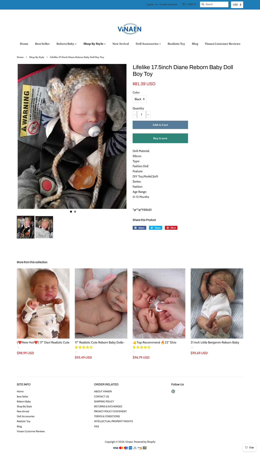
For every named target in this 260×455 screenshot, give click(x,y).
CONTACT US (101, 396)
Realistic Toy (176, 43)
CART (191, 4)
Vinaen (129, 441)
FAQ (96, 426)
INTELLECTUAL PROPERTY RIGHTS (113, 421)
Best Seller (42, 43)
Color (136, 92)
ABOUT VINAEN (103, 391)
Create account (168, 4)
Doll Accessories (147, 43)
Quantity (138, 108)
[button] (84, 347)
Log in (150, 4)
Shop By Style (93, 43)
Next (132, 136)
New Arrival (120, 43)
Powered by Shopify (144, 441)
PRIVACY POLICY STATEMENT (110, 411)
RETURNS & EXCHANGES (108, 406)
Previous (11, 136)
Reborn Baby (65, 43)
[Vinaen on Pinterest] (173, 392)
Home (24, 43)
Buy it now (160, 138)
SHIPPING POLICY (104, 401)
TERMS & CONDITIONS (107, 416)
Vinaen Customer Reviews (222, 43)
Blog (195, 43)
